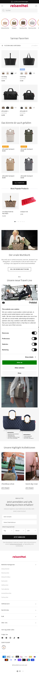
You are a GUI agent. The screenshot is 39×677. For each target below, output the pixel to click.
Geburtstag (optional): (8, 527)
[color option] (3, 73)
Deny (19, 373)
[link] (12, 470)
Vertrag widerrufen (8, 629)
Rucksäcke (4, 581)
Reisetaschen (5, 573)
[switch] (34, 338)
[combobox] (19, 10)
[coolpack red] (28, 201)
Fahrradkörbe (5, 589)
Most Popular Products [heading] (19, 189)
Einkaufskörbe (5, 569)
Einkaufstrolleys (5, 577)
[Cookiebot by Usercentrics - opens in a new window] (29, 303)
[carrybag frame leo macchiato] (10, 201)
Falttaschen (4, 597)
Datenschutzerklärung (16, 544)
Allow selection (19, 368)
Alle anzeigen (19, 183)
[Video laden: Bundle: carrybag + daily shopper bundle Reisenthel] (19, 384)
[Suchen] (4, 10)
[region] (19, 470)
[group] (10, 205)
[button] (2, 6)
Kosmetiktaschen (6, 593)
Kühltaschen (4, 585)
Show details (29, 357)
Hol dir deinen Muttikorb (19, 269)
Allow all (19, 362)
